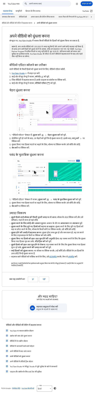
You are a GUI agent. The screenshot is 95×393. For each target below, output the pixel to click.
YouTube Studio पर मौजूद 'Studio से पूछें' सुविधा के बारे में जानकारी (33, 367)
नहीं (44, 279)
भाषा (40, 385)
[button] (4, 4)
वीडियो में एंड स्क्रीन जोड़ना (19, 341)
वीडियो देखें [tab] (23, 17)
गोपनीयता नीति (16, 388)
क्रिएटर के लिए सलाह (32, 11)
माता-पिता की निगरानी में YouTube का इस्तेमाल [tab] (75, 17)
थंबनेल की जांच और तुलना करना (21, 336)
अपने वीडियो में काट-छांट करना (20, 351)
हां (33, 279)
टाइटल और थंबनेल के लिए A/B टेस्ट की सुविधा (26, 372)
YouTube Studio (18, 73)
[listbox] (44, 389)
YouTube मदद (13, 4)
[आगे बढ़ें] (90, 17)
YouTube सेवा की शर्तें (28, 388)
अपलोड (71, 257)
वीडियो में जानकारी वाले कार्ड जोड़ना (22, 346)
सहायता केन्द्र (7, 11)
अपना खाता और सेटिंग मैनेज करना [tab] (42, 17)
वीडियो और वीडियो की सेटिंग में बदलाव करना (23, 325)
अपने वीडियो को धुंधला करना (20, 356)
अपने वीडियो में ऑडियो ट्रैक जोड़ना (21, 361)
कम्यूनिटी (19, 11)
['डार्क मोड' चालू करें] (55, 388)
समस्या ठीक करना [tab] (8, 17)
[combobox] (50, 3)
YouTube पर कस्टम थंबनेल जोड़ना (21, 331)
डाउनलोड (53, 257)
